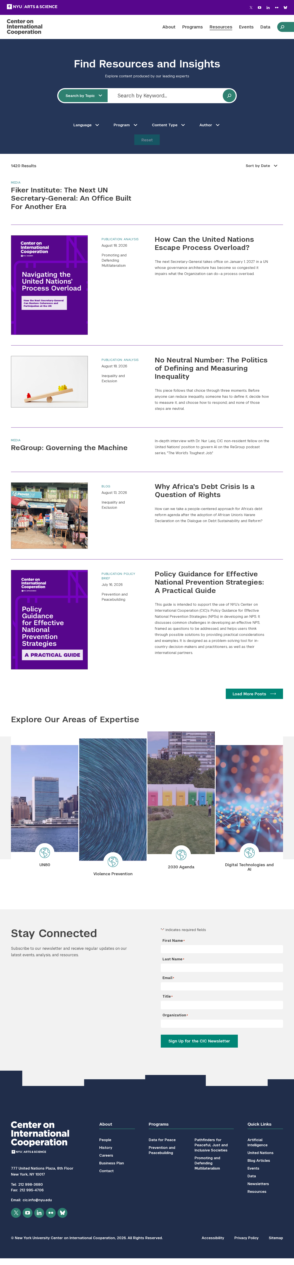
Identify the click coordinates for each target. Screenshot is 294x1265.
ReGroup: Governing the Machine (69, 447)
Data (265, 27)
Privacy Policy (246, 1238)
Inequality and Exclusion (113, 378)
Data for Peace (162, 1140)
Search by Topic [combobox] (80, 95)
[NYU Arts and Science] (32, 6)
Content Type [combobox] (165, 125)
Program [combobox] (122, 125)
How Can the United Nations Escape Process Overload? (204, 243)
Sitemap (276, 1238)
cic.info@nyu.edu (37, 1200)
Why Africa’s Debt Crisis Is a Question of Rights (205, 490)
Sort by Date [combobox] (258, 165)
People (105, 1140)
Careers (106, 1155)
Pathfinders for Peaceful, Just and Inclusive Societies (211, 1145)
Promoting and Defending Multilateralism (114, 260)
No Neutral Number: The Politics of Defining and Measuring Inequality (211, 368)
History (105, 1147)
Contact (106, 1171)
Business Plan (111, 1163)
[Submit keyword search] (229, 95)
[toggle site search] (282, 27)
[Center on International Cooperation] (36, 27)
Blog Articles (259, 1160)
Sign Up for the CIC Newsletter (199, 1041)
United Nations (261, 1153)
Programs (192, 27)
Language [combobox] (82, 125)
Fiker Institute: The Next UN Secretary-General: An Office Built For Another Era (71, 198)
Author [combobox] (206, 125)
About (168, 27)
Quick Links (259, 1124)
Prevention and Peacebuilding (115, 597)
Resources (221, 27)
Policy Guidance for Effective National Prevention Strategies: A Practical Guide (209, 582)
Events (246, 27)
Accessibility (213, 1238)
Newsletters (258, 1184)
